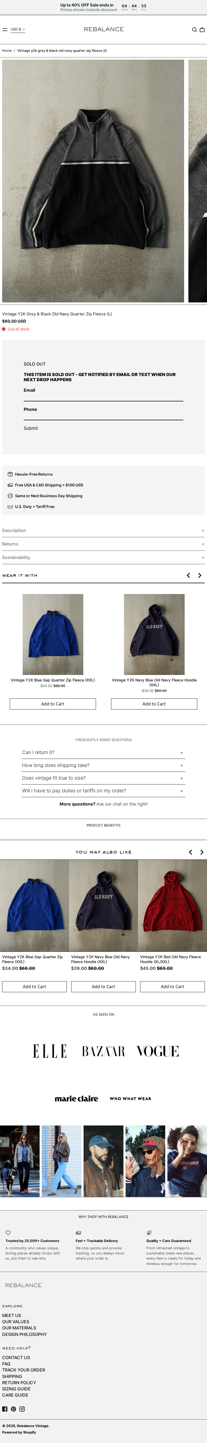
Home (7, 51)
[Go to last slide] (188, 575)
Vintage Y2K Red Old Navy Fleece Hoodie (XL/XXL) (170, 959)
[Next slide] (199, 575)
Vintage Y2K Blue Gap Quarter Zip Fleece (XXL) (53, 680)
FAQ (6, 1363)
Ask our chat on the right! (122, 804)
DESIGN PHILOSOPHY (24, 1334)
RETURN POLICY (19, 1382)
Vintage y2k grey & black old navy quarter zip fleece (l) (62, 51)
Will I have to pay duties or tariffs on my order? (74, 790)
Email (29, 390)
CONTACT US (16, 1357)
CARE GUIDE (15, 1395)
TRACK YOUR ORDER (23, 1370)
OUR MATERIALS (19, 1328)
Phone (30, 409)
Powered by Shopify (19, 1432)
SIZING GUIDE (16, 1388)
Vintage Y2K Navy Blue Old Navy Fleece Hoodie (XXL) (154, 682)
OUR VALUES (15, 1321)
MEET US (11, 1315)
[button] (194, 30)
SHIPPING (12, 1376)
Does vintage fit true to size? (54, 778)
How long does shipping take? (55, 765)
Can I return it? (38, 752)
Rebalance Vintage (33, 1426)
